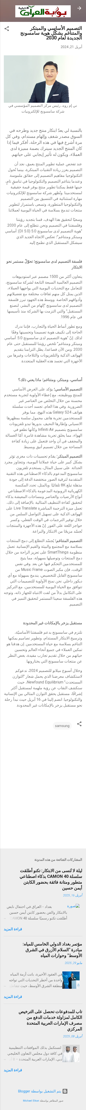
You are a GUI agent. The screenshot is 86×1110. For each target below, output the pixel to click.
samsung (62, 726)
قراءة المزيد (13, 929)
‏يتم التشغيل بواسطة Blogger (40, 1091)
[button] (7, 29)
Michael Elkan (31, 1100)
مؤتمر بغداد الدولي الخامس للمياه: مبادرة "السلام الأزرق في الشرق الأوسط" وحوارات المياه (52, 949)
